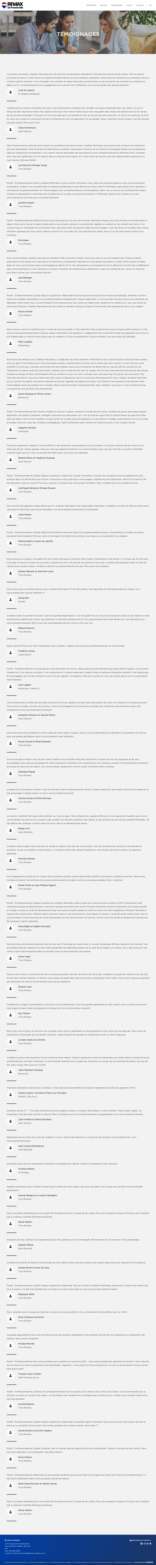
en (150, 5)
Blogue (103, 5)
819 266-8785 (14, 1551)
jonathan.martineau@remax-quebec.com (28, 1553)
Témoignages (116, 5)
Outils (129, 5)
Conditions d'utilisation (122, 1562)
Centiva (149, 1562)
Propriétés (91, 5)
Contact (140, 5)
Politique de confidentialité (101, 1562)
